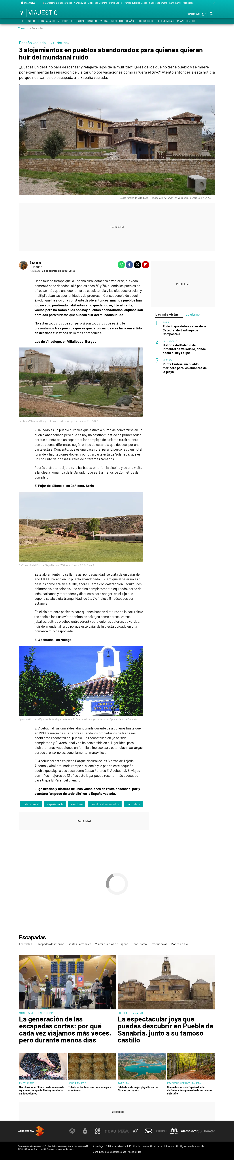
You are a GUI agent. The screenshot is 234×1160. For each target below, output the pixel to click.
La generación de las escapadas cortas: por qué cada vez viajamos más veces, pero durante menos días (65, 1029)
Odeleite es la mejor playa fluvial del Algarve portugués (138, 1089)
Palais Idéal (188, 2)
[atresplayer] (195, 14)
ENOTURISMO (27, 1083)
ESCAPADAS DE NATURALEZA (184, 1083)
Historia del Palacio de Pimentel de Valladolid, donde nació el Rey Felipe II (184, 349)
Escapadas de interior (53, 20)
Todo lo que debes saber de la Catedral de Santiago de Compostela (184, 330)
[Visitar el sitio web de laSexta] (85, 1131)
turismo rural (30, 804)
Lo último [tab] (193, 314)
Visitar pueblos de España (117, 20)
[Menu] (211, 21)
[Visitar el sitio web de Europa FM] (161, 1131)
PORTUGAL (124, 1083)
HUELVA (167, 360)
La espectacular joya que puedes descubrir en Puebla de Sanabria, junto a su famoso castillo (166, 1029)
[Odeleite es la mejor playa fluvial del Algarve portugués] (142, 1066)
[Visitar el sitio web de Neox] (97, 1131)
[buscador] (211, 14)
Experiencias (165, 20)
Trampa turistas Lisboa (135, 2)
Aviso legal (98, 1146)
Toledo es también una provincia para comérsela (89, 1089)
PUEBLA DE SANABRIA (130, 1013)
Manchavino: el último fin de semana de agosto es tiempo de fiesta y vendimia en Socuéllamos (41, 1090)
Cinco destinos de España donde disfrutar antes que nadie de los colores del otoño (189, 1090)
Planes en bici (186, 20)
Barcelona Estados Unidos (58, 2)
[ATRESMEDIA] (31, 1131)
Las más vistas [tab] (167, 314)
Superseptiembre (158, 2)
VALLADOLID (170, 341)
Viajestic (23, 28)
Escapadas (32, 937)
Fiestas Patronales (84, 20)
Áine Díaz (35, 262)
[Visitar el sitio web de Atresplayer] (191, 1131)
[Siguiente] (213, 3)
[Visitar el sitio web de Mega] (123, 1131)
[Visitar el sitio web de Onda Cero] (148, 1131)
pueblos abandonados (104, 804)
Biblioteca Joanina (97, 2)
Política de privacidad (116, 1146)
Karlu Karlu (175, 2)
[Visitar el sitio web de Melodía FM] (174, 1131)
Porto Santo (115, 2)
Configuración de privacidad (190, 1146)
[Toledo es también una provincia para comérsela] (92, 1066)
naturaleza (133, 804)
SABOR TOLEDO (77, 1083)
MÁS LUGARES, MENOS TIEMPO (36, 1013)
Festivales (28, 20)
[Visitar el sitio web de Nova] (110, 1131)
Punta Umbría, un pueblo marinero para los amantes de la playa (185, 368)
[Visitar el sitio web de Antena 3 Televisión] (72, 1131)
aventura (77, 804)
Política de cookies (139, 1146)
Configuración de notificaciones (109, 1151)
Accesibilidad (134, 1151)
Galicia (166, 322)
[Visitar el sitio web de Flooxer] (209, 1131)
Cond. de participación (162, 1146)
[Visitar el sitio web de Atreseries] (135, 1131)
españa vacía (55, 804)
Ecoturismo (145, 20)
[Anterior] (42, 3)
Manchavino (80, 2)
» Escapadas (36, 28)
